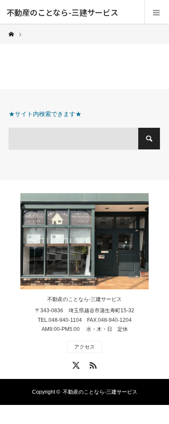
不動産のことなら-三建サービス (62, 12)
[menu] (156, 12)
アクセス (84, 347)
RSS (91, 363)
